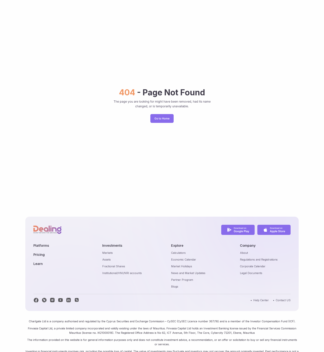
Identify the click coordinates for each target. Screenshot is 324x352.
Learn (38, 264)
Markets (107, 252)
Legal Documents (251, 273)
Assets (106, 259)
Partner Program (182, 279)
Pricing (39, 255)
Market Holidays (181, 266)
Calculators (178, 252)
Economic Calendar (183, 259)
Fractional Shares (113, 266)
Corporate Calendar (252, 266)
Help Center (261, 300)
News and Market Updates (188, 273)
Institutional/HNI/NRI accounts (122, 273)
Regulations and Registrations (259, 259)
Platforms (41, 245)
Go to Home (162, 118)
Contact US (283, 300)
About (244, 252)
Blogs (174, 286)
